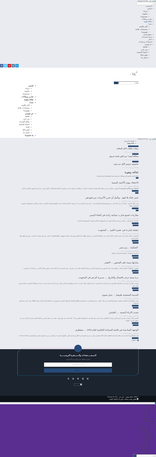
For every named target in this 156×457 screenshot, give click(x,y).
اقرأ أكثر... (135, 191)
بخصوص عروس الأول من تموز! (125, 164)
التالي (133, 340)
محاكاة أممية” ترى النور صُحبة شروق (123, 156)
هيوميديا (144, 32)
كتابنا (28, 127)
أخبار (150, 39)
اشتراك (77, 370)
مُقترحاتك (144, 55)
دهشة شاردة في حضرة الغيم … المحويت (118, 230)
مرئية (145, 11)
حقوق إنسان (147, 34)
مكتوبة (145, 14)
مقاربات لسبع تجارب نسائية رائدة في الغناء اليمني (113, 215)
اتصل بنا (144, 58)
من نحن (144, 49)
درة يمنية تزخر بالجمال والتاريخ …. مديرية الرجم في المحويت (108, 277)
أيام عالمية (143, 26)
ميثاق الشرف (24, 122)
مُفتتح (145, 47)
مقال (137, 178)
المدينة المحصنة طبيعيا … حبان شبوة (120, 295)
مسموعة (144, 16)
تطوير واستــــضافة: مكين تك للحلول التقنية (122, 399)
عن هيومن (148, 44)
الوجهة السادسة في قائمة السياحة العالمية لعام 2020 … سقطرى (106, 330)
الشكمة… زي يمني (128, 247)
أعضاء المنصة (142, 52)
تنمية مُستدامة (147, 37)
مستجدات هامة (141, 29)
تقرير (137, 146)
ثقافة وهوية (148, 21)
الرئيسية (149, 6)
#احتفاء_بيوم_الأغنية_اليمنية (125, 182)
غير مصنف (116, 176)
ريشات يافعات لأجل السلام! (127, 148)
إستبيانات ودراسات (145, 42)
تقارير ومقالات (147, 19)
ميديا (150, 24)
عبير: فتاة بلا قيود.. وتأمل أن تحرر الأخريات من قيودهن (111, 197)
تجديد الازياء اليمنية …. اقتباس (123, 312)
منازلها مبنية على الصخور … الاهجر (121, 262)
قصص (149, 8)
